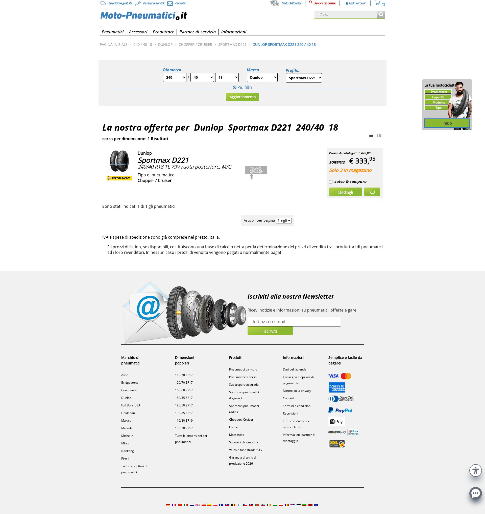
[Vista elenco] (371, 135)
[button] (475, 470)
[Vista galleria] (379, 135)
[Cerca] (381, 15)
